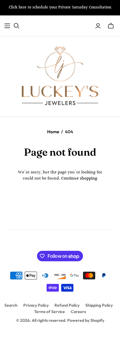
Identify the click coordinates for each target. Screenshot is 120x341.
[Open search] (17, 26)
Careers (78, 311)
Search (10, 305)
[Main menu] (7, 26)
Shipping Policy (99, 305)
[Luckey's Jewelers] (60, 75)
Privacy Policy (36, 305)
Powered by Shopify (85, 320)
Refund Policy (67, 305)
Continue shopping (79, 178)
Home (53, 131)
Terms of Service (49, 311)
